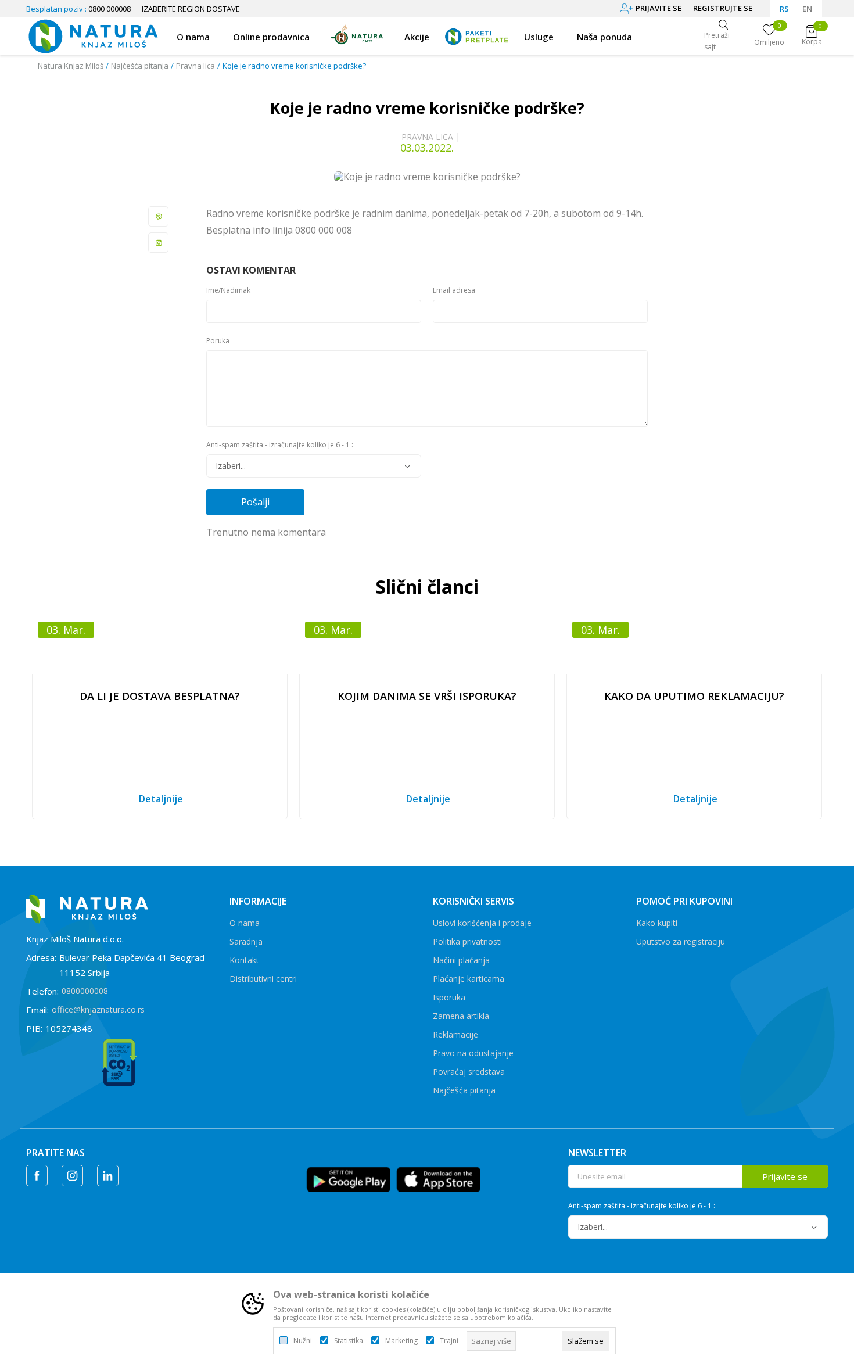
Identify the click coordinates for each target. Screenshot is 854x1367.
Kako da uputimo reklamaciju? (694, 696)
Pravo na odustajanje (473, 1053)
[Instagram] (158, 242)
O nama (244, 922)
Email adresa (454, 290)
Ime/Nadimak (228, 290)
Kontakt (244, 960)
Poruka (217, 341)
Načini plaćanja (461, 960)
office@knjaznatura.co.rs (98, 1009)
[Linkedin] (108, 1175)
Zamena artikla (461, 1015)
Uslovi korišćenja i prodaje (482, 922)
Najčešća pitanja (139, 65)
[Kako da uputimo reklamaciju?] (694, 645)
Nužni (302, 1340)
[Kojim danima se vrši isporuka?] (427, 645)
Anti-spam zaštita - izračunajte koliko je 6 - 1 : (279, 445)
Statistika (348, 1340)
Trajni (449, 1340)
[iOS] (438, 1177)
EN (807, 8)
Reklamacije (455, 1034)
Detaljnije (161, 798)
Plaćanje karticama (468, 978)
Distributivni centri (263, 978)
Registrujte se (722, 8)
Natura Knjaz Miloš (70, 65)
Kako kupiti (656, 922)
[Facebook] (37, 1175)
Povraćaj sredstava (469, 1071)
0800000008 (85, 990)
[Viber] (158, 216)
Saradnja (246, 941)
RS (784, 8)
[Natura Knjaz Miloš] (92, 34)
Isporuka (449, 997)
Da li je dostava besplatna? (160, 696)
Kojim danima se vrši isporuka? (427, 696)
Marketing (401, 1340)
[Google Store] (348, 1177)
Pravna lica (195, 65)
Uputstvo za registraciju (680, 941)
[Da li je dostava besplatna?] (160, 645)
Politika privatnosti (467, 941)
